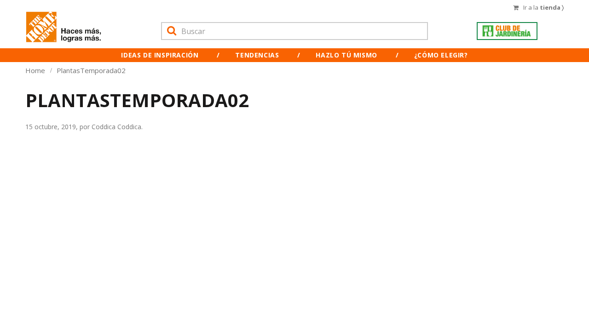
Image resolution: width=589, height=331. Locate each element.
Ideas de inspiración (159, 55)
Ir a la (543, 7)
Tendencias (257, 55)
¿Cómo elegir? (441, 55)
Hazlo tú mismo (346, 55)
